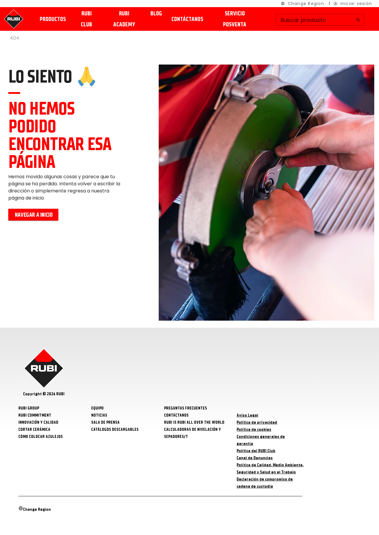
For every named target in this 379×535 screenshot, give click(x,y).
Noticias (99, 415)
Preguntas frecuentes (185, 408)
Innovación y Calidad (38, 422)
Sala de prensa (105, 422)
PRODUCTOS (53, 19)
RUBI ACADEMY (124, 19)
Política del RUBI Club (256, 450)
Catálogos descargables (115, 429)
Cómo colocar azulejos (40, 436)
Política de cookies (254, 429)
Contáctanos (187, 19)
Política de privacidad (257, 422)
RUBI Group (28, 408)
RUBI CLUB (86, 19)
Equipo (97, 408)
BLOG (156, 13)
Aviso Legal (247, 415)
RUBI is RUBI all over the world (194, 422)
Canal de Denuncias (255, 457)
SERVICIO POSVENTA (234, 19)
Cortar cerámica (34, 429)
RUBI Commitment (34, 415)
